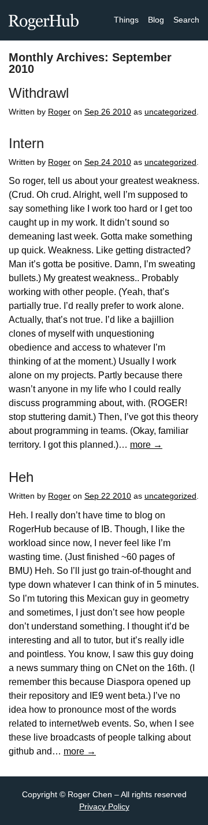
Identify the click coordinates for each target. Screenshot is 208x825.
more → (146, 445)
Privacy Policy (104, 806)
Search (186, 19)
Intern (26, 143)
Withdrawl (39, 93)
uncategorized (170, 111)
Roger (59, 111)
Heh (21, 477)
